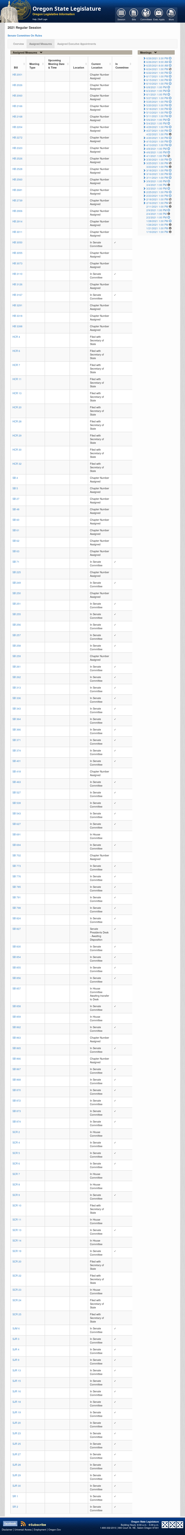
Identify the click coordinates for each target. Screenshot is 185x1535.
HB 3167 (17, 295)
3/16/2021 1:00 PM (157, 174)
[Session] (121, 14)
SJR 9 (15, 1360)
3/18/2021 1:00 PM (157, 170)
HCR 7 (16, 365)
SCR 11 (16, 1219)
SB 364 (16, 719)
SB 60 (15, 519)
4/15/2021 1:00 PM (157, 141)
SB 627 (16, 824)
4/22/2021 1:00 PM (157, 134)
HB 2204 (17, 127)
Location (78, 67)
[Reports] (171, 14)
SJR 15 (16, 1381)
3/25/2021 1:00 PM (157, 163)
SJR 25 (16, 1443)
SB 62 (15, 540)
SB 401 (16, 761)
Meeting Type (34, 65)
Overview (18, 44)
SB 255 (16, 614)
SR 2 (15, 1506)
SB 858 (16, 1006)
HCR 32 (16, 463)
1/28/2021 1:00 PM (157, 221)
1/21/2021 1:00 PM (157, 228)
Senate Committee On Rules (25, 35)
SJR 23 (16, 1433)
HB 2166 (17, 106)
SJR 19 (16, 1412)
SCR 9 (16, 1195)
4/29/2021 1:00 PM (157, 127)
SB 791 (16, 897)
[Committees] (146, 14)
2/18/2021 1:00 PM (157, 199)
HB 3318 (17, 316)
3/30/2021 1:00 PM (157, 159)
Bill (16, 67)
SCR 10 (16, 1205)
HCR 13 (16, 393)
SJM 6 (16, 1328)
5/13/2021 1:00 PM (157, 112)
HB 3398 (17, 326)
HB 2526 (17, 158)
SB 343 (16, 708)
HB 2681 (17, 190)
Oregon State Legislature (67, 8)
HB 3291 (17, 305)
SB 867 (16, 1069)
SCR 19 (16, 1251)
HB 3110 (17, 274)
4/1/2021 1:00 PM (156, 156)
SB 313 (16, 687)
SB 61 (15, 530)
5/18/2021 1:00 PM (157, 109)
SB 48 (15, 509)
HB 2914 (17, 221)
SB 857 (16, 988)
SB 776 (16, 876)
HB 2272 (17, 137)
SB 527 (16, 792)
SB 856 (16, 978)
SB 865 (16, 1048)
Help (34, 19)
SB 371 (16, 740)
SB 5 (15, 488)
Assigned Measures (40, 44)
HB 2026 (17, 85)
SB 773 (16, 866)
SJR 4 (15, 1349)
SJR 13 (16, 1370)
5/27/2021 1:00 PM (157, 98)
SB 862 (16, 1027)
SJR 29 (16, 1475)
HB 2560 (17, 179)
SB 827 (16, 929)
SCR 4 (16, 1142)
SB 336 (16, 698)
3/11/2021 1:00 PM (157, 177)
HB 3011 (17, 232)
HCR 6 (16, 351)
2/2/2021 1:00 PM (156, 217)
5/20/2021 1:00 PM (157, 105)
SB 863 (16, 1037)
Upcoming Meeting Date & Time (56, 63)
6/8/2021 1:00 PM (156, 87)
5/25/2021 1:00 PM (157, 101)
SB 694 (16, 845)
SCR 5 (16, 1153)
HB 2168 (17, 116)
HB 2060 (17, 95)
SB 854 (16, 957)
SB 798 (16, 908)
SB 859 (16, 1016)
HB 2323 (17, 148)
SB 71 (15, 561)
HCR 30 (16, 449)
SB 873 (16, 1111)
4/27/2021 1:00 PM (157, 130)
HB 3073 (17, 263)
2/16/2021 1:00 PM (157, 203)
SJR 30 (16, 1485)
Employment (40, 1529)
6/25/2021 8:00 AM (157, 65)
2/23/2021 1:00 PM (157, 195)
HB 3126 (17, 284)
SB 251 (16, 603)
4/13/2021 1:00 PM (157, 145)
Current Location (96, 65)
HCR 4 (16, 336)
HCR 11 (16, 379)
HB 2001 (17, 74)
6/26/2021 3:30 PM (157, 58)
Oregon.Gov (54, 1529)
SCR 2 (16, 1132)
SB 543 (16, 813)
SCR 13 (16, 1230)
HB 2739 (17, 200)
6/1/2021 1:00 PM (156, 94)
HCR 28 (16, 421)
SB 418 (16, 771)
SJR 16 (16, 1391)
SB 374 (16, 750)
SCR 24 (16, 1300)
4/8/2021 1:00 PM (156, 148)
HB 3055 (17, 253)
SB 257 (16, 635)
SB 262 (16, 677)
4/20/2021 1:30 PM (157, 138)
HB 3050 (17, 242)
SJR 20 (16, 1423)
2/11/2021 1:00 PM (157, 206)
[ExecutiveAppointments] (158, 14)
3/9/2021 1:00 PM (156, 181)
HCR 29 (16, 435)
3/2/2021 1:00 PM (156, 188)
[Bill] (134, 14)
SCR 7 (16, 1174)
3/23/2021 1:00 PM (157, 167)
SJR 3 (15, 1339)
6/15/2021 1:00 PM (157, 80)
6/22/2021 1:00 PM (157, 72)
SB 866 (16, 1058)
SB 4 (15, 478)
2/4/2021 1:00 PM (156, 214)
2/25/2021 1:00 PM (157, 192)
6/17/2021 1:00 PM (157, 76)
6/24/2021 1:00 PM (157, 69)
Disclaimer (7, 1529)
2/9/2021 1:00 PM (156, 210)
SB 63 (15, 551)
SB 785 (16, 887)
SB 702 (16, 855)
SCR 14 (16, 1240)
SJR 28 (16, 1464)
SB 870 (16, 1090)
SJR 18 (16, 1402)
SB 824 (16, 918)
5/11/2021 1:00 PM (157, 116)
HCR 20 (16, 407)
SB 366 (16, 729)
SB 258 (16, 645)
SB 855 (16, 967)
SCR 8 (16, 1184)
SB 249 (16, 582)
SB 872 (16, 1100)
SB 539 (16, 803)
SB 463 (16, 782)
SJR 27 (16, 1454)
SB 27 (15, 499)
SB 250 (16, 593)
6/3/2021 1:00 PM (156, 91)
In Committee (122, 65)
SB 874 (16, 1121)
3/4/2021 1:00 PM (156, 185)
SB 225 (16, 572)
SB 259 (16, 656)
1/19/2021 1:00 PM (157, 232)
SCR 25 (16, 1314)
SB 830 (16, 946)
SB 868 (16, 1079)
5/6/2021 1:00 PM (156, 120)
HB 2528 (17, 169)
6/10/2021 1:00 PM (157, 83)
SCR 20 (16, 1261)
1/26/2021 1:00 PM (157, 224)
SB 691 (16, 834)
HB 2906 (17, 211)
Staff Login (42, 19)
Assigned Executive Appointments (76, 44)
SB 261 (16, 666)
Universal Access (23, 1529)
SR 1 (15, 1496)
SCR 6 (16, 1163)
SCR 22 (16, 1275)
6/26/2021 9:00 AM (157, 62)
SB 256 (16, 624)
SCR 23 (16, 1289)
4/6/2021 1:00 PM (156, 152)
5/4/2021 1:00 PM (156, 123)
